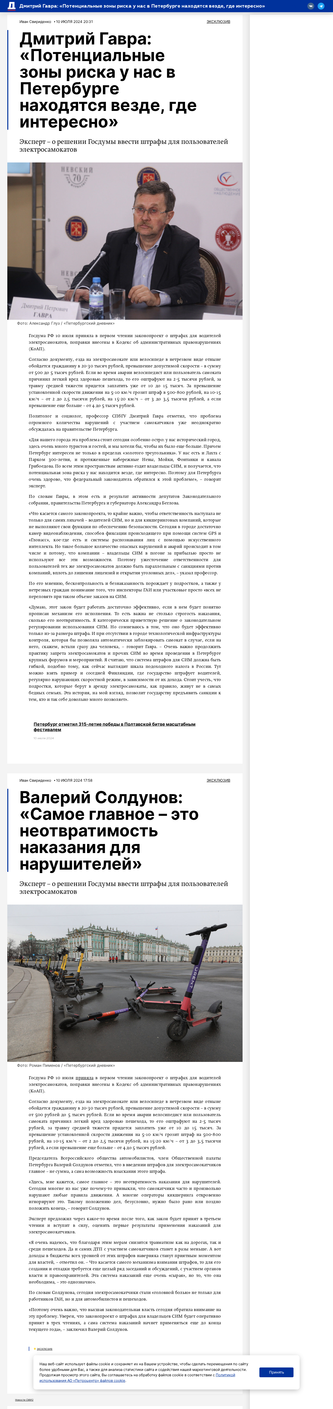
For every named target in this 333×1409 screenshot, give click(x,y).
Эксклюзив (218, 21)
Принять (276, 1372)
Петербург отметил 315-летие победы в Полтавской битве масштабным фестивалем (115, 727)
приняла (84, 1078)
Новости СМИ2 (24, 1399)
